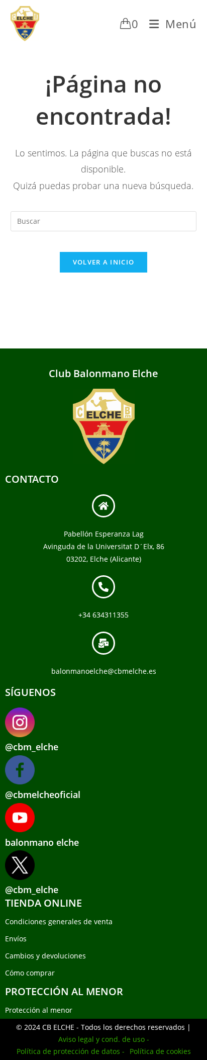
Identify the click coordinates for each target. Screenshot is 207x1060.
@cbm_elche (31, 747)
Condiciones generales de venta (59, 921)
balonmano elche (42, 842)
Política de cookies (160, 1051)
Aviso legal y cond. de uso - (103, 1039)
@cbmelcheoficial (42, 794)
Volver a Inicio (104, 262)
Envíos (16, 938)
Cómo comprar (30, 973)
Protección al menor (38, 1010)
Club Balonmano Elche (103, 373)
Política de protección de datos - (71, 1051)
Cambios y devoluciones (45, 955)
